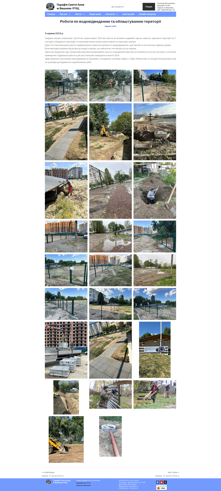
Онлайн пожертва (147, 14)
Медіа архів (95, 14)
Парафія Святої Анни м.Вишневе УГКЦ (62, 481)
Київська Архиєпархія (83, 485)
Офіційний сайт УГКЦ (83, 483)
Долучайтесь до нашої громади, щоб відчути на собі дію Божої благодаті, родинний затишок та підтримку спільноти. (132, 484)
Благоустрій (128, 14)
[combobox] (125, 6)
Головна (51, 14)
